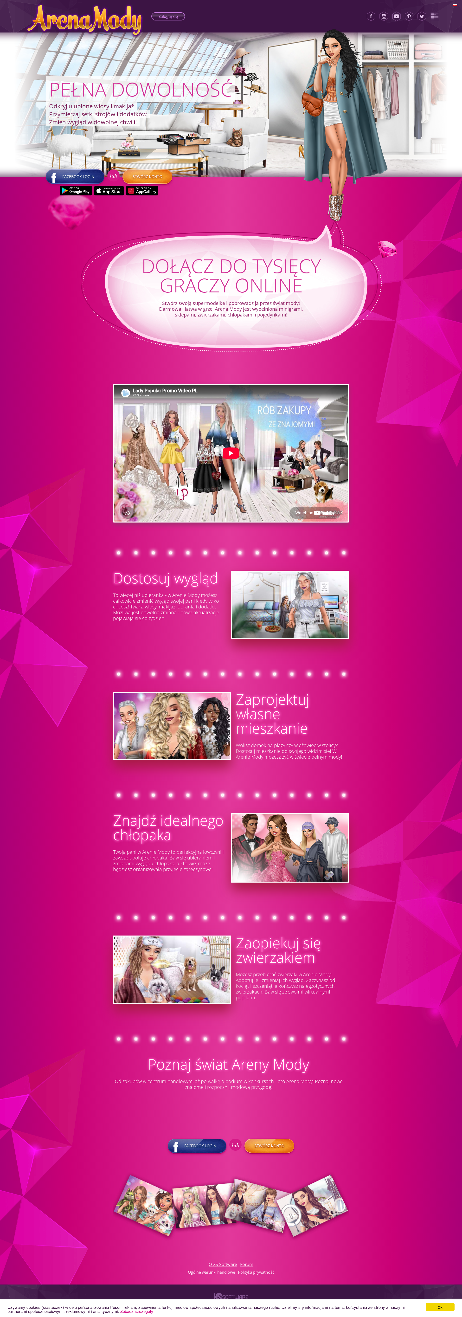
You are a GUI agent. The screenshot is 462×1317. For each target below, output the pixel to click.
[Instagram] (383, 16)
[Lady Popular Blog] (434, 16)
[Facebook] (371, 16)
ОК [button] (440, 1307)
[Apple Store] (109, 190)
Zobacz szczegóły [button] (136, 1311)
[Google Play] (76, 190)
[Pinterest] (409, 16)
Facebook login (78, 176)
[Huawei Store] (142, 190)
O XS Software (223, 1264)
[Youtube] (396, 16)
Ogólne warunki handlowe (211, 1272)
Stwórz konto (147, 176)
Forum (246, 1264)
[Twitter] (421, 16)
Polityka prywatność (256, 1272)
